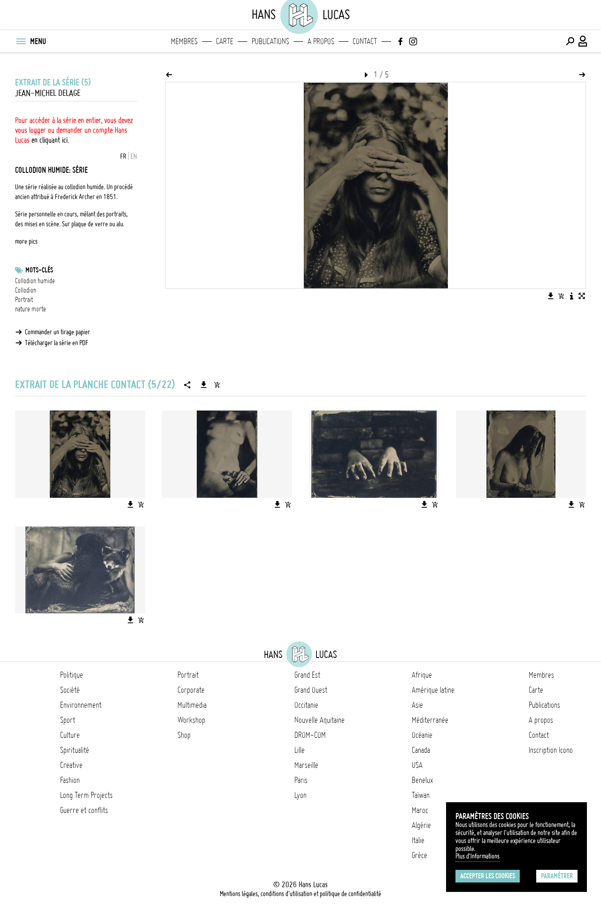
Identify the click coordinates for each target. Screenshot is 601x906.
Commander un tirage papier (57, 332)
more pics (26, 241)
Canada (421, 750)
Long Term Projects (86, 795)
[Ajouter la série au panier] (217, 384)
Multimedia (192, 705)
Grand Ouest (310, 690)
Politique (71, 675)
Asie (417, 705)
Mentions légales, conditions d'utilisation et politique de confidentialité (300, 894)
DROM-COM (310, 735)
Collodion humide (35, 281)
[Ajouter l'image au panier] (561, 296)
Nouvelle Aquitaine (319, 720)
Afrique (422, 675)
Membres (184, 41)
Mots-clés (39, 270)
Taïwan (421, 795)
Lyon (300, 795)
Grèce (419, 855)
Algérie (421, 825)
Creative (71, 765)
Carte (224, 41)
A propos (321, 41)
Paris (301, 780)
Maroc (420, 810)
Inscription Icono (551, 750)
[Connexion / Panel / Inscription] (583, 41)
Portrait (24, 299)
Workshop (191, 720)
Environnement (80, 705)
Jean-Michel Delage (47, 93)
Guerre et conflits (84, 810)
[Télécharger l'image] (551, 296)
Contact (365, 41)
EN (134, 156)
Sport (67, 720)
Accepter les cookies (487, 876)
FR (123, 156)
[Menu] (20, 41)
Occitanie (306, 705)
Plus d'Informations (477, 856)
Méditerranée (430, 720)
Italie (418, 840)
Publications (270, 41)
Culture (70, 735)
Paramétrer (557, 876)
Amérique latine (433, 690)
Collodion (25, 290)
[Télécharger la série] (204, 384)
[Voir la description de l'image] (571, 296)
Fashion (70, 780)
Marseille (306, 765)
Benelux (422, 780)
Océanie (422, 735)
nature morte (30, 309)
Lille (299, 750)
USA (417, 765)
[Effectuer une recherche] (570, 41)
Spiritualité (74, 750)
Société (70, 690)
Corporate (191, 690)
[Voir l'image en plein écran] (582, 296)
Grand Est (307, 675)
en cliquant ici (49, 140)
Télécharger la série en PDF (56, 343)
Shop (184, 735)
